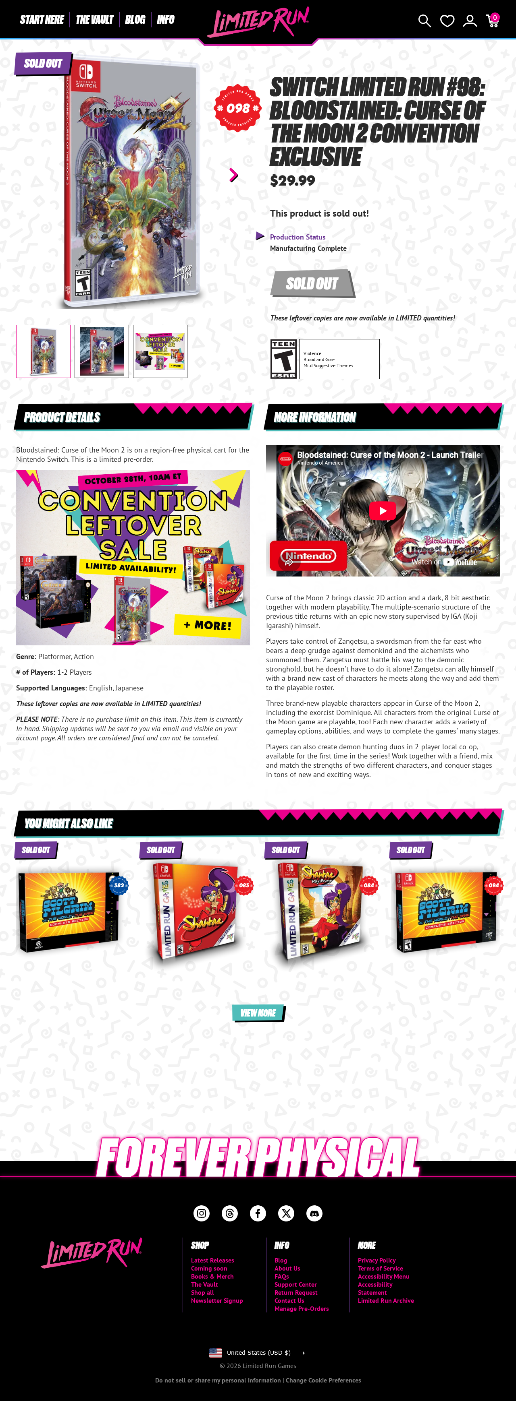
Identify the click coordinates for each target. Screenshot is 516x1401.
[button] (28, 175)
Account (470, 20)
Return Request (296, 1292)
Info (165, 19)
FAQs (282, 1276)
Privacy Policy (377, 1260)
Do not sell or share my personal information (219, 1380)
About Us (287, 1268)
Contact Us (289, 1300)
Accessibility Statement (375, 1288)
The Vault (94, 19)
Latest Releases (212, 1260)
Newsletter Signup (217, 1300)
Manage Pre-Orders (302, 1308)
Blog (135, 19)
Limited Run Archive (386, 1300)
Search (425, 20)
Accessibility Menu (384, 1276)
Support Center (296, 1284)
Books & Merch (212, 1276)
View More (258, 1012)
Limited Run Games (258, 22)
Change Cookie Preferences (323, 1380)
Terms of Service (380, 1268)
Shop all (202, 1292)
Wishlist (447, 20)
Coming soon (209, 1268)
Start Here (42, 19)
